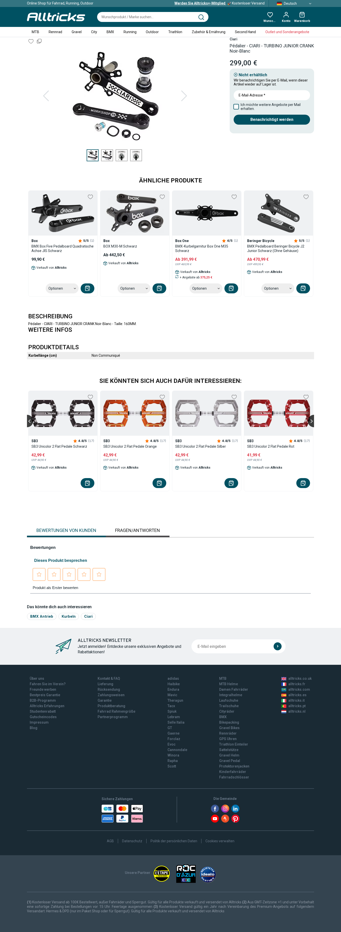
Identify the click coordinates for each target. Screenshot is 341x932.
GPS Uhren (228, 739)
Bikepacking (229, 722)
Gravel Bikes (229, 728)
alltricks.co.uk (300, 678)
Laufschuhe (228, 700)
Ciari (88, 616)
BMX (110, 32)
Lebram (174, 717)
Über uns (37, 678)
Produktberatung (111, 706)
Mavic (172, 695)
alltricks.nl (297, 711)
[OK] (278, 646)
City (94, 32)
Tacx (171, 706)
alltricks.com (299, 689)
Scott (172, 766)
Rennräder (228, 733)
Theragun (175, 700)
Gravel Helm (229, 755)
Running (130, 32)
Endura (173, 689)
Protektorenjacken (234, 766)
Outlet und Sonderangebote (287, 32)
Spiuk (172, 711)
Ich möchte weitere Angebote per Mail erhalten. (271, 107)
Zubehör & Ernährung (208, 32)
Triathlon (175, 32)
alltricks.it (296, 700)
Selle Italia (176, 722)
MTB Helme (228, 684)
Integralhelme (230, 695)
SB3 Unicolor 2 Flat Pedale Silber (200, 446)
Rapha (173, 761)
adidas (173, 678)
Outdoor (152, 32)
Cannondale (177, 750)
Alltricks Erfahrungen (47, 706)
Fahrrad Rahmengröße (116, 711)
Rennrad (55, 32)
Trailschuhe (229, 706)
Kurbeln (69, 616)
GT (170, 728)
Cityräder (226, 711)
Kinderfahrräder (232, 772)
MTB (35, 32)
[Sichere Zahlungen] (122, 814)
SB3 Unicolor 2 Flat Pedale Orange (130, 446)
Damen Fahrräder (233, 689)
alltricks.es (297, 695)
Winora (173, 755)
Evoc (171, 744)
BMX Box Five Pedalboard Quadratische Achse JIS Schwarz (62, 248)
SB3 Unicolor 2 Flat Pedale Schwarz (59, 446)
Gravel (77, 32)
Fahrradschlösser (234, 777)
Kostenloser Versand (219, 3)
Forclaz (174, 739)
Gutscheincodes (43, 717)
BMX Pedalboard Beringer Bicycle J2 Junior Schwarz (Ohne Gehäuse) (275, 248)
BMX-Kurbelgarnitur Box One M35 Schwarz (201, 248)
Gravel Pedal (229, 761)
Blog (33, 728)
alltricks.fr (296, 684)
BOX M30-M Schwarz (120, 246)
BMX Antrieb (41, 616)
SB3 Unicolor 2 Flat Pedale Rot (270, 446)
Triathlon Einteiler (233, 744)
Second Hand (245, 32)
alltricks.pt (297, 706)
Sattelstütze (228, 750)
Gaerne (173, 733)
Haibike (174, 684)
